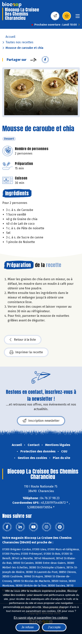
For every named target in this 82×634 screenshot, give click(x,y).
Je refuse (27, 627)
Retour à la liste (25, 339)
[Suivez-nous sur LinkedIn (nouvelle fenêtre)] (20, 527)
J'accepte (54, 627)
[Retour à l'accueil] (11, 5)
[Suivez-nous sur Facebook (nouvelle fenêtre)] (7, 527)
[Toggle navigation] (78, 17)
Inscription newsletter (43, 420)
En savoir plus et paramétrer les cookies (41, 617)
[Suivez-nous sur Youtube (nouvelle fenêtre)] (33, 527)
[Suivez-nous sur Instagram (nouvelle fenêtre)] (46, 527)
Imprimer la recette (29, 352)
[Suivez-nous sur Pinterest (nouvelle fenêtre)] (59, 527)
